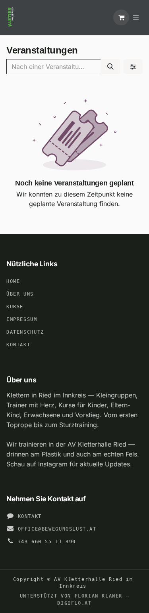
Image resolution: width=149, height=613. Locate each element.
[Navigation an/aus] (136, 17)
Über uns (20, 294)
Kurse (14, 306)
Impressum (21, 319)
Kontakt (18, 345)
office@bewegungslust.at (57, 529)
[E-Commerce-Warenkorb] (121, 17)
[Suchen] (110, 66)
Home (13, 281)
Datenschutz (25, 332)
